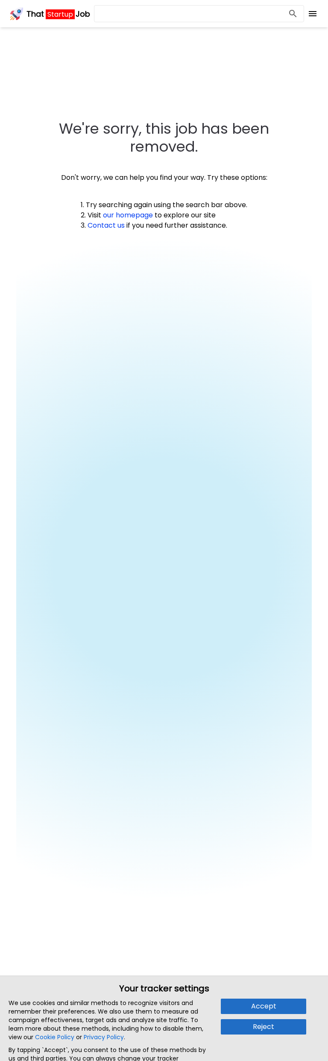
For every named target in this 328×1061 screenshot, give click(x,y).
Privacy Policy (104, 1037)
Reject (263, 1027)
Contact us (106, 225)
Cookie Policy (54, 1037)
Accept (263, 1006)
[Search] (293, 13)
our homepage (128, 215)
